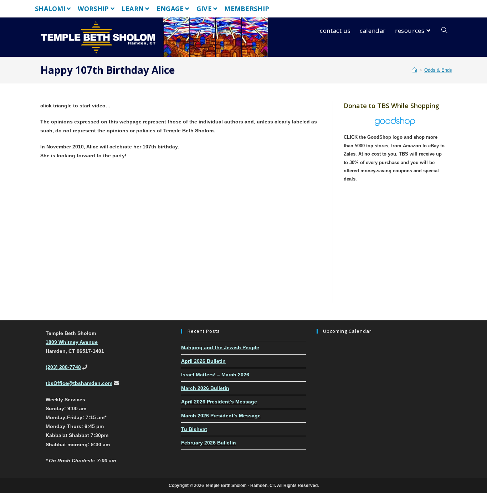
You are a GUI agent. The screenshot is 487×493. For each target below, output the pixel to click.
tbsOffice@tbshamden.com (79, 383)
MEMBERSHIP (246, 8)
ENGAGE (170, 8)
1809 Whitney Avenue (72, 342)
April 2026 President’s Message (219, 402)
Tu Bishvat (194, 429)
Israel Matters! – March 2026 (215, 374)
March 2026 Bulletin (205, 388)
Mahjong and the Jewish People (220, 347)
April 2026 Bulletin (203, 361)
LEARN (133, 8)
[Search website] (444, 30)
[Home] (414, 70)
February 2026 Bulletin (208, 443)
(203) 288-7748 (63, 367)
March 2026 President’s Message (221, 415)
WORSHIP (93, 8)
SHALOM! (50, 8)
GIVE (204, 8)
